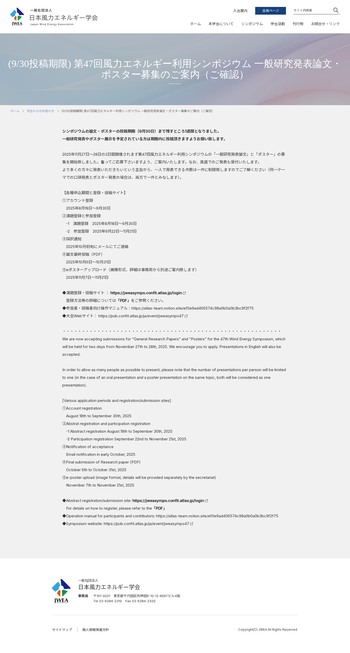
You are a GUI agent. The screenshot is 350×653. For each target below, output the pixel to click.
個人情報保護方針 (95, 630)
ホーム (14, 111)
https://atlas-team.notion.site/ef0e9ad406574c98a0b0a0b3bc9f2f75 (192, 308)
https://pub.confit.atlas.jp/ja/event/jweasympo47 (141, 315)
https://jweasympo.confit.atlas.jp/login (146, 292)
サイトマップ (62, 630)
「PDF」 (123, 300)
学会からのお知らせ (40, 111)
